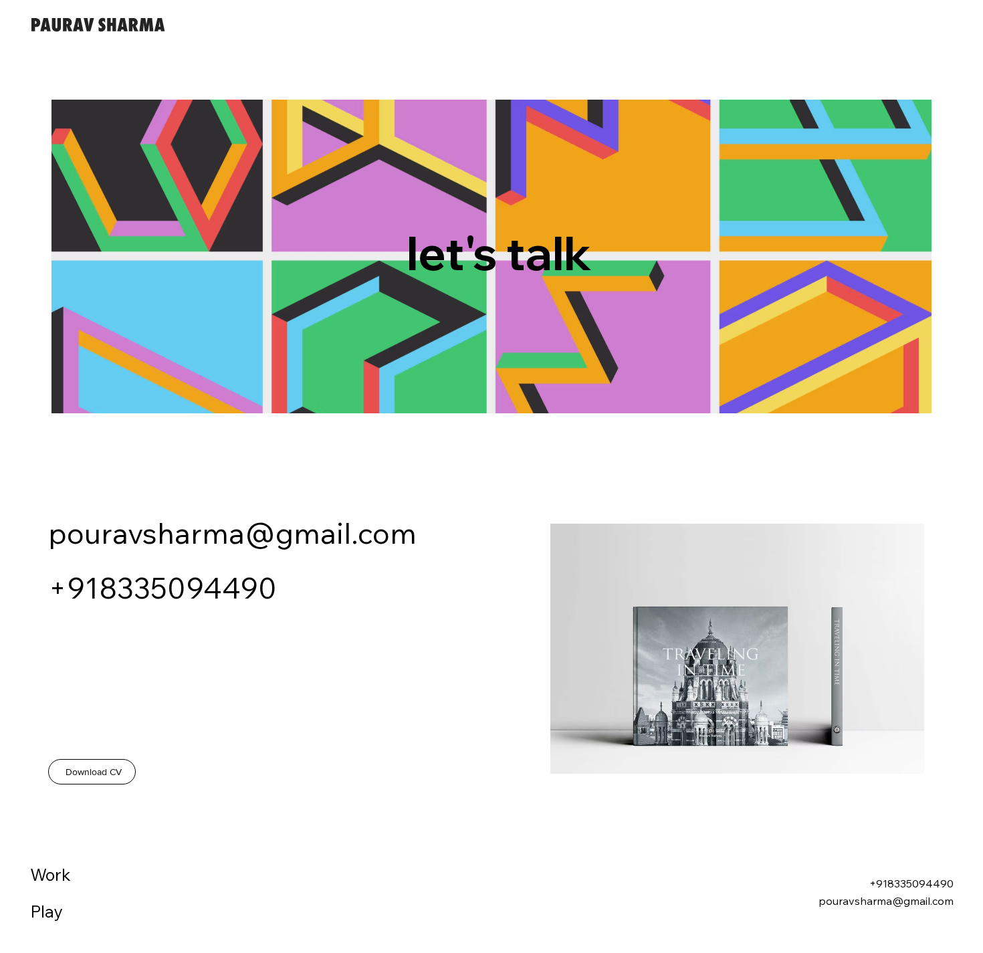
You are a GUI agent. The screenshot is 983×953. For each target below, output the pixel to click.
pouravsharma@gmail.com (232, 532)
